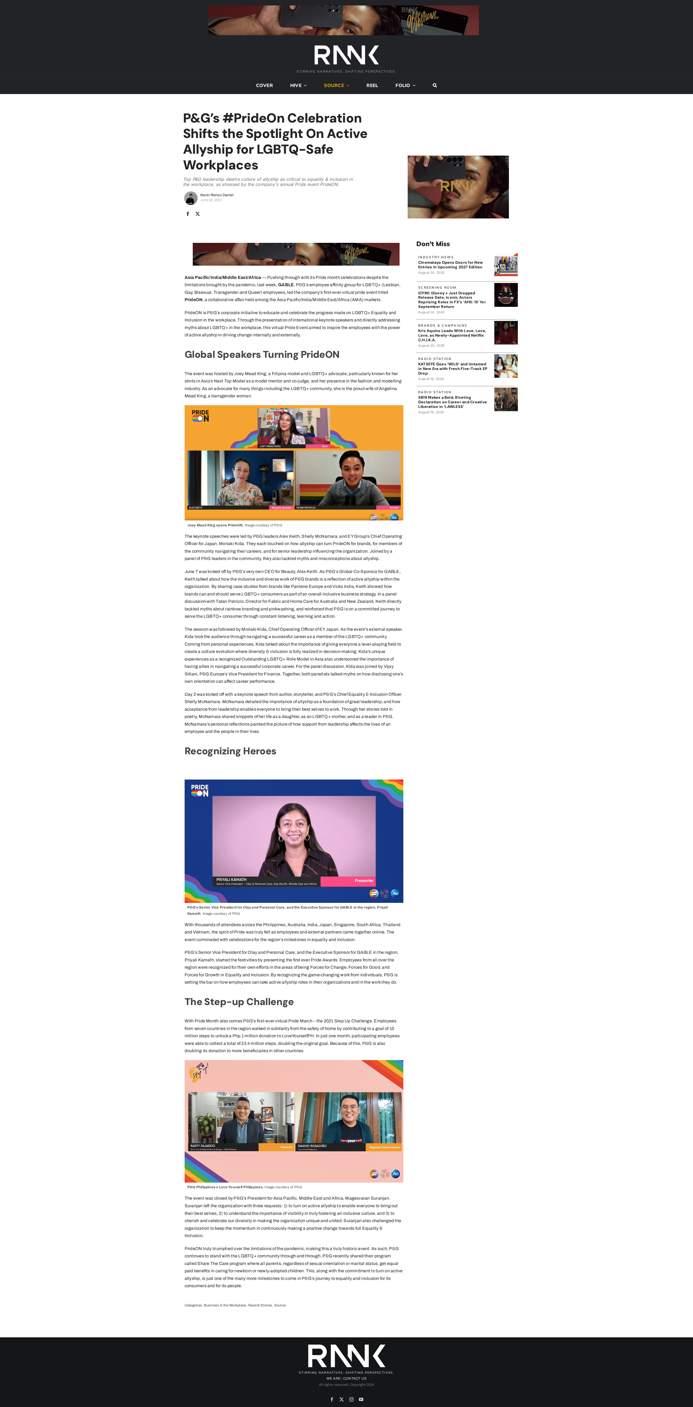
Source (280, 1305)
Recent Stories (260, 1305)
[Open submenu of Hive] (304, 85)
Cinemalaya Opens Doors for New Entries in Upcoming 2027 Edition (450, 264)
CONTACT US (355, 1378)
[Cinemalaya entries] (506, 254)
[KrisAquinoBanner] (506, 323)
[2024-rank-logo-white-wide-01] (346, 46)
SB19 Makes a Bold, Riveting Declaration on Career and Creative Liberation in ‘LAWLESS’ (452, 402)
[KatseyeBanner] (506, 356)
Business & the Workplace (225, 1305)
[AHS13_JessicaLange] (506, 285)
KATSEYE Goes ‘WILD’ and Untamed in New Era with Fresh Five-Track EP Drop (452, 369)
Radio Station (435, 359)
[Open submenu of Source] (346, 85)
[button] (435, 85)
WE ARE (333, 1378)
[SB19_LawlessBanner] (506, 389)
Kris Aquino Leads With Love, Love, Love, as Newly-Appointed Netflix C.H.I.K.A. (452, 335)
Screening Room (437, 287)
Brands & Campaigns (443, 325)
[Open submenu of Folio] (413, 85)
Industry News (436, 257)
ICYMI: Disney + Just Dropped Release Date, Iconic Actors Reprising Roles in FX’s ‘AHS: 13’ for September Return (452, 300)
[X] (197, 214)
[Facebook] (188, 214)
